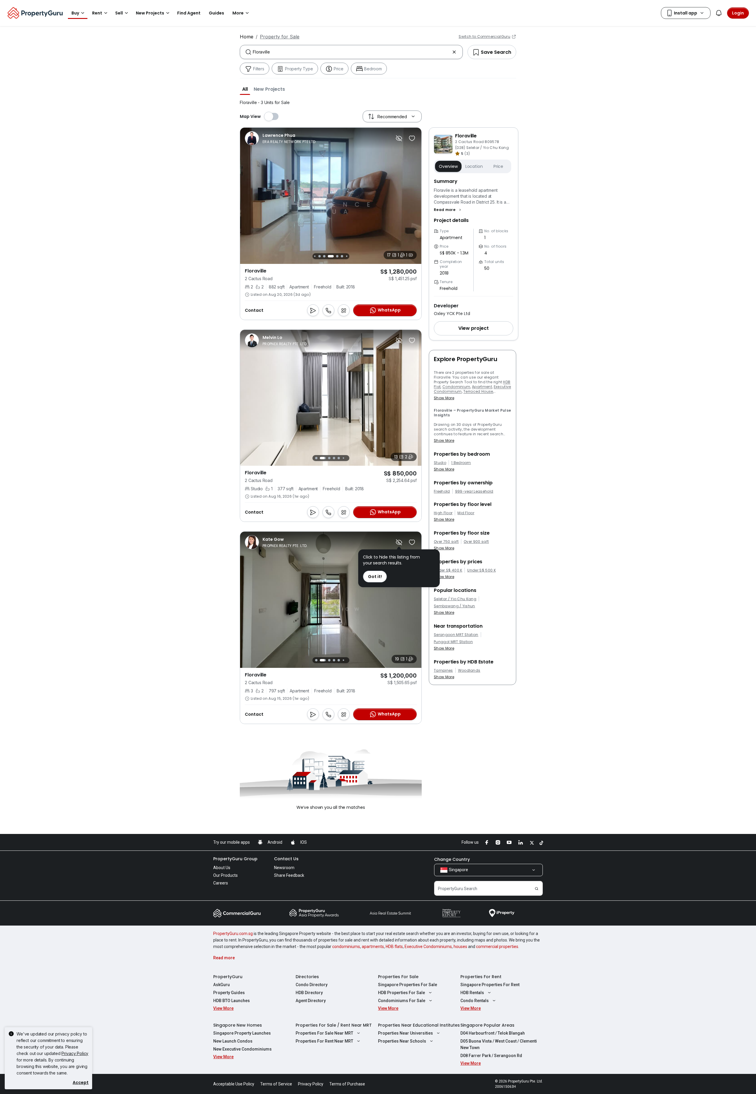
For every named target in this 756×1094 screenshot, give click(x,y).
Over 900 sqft (476, 541)
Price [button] (498, 166)
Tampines (443, 670)
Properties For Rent (480, 977)
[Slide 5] (331, 256)
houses (460, 946)
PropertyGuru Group (235, 859)
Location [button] (474, 166)
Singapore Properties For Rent (489, 984)
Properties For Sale (398, 977)
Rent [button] (97, 13)
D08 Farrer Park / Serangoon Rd (491, 1055)
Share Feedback (289, 875)
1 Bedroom (461, 462)
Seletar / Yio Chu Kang (455, 599)
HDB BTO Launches (231, 1000)
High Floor (443, 513)
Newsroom (284, 867)
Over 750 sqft (446, 541)
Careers (220, 883)
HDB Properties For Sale (401, 992)
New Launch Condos (232, 1041)
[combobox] (351, 52)
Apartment (482, 386)
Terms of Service (276, 1084)
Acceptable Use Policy (233, 1084)
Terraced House (478, 391)
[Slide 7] (342, 256)
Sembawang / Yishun (454, 606)
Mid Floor (465, 513)
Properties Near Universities (405, 1033)
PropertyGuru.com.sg (233, 933)
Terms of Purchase (347, 1084)
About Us (221, 867)
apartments (373, 946)
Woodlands (469, 670)
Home (246, 37)
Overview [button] (448, 166)
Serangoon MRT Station (456, 634)
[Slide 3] (319, 256)
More (238, 13)
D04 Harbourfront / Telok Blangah (492, 1033)
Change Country (452, 859)
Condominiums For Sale (401, 1000)
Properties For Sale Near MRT (324, 1033)
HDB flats (394, 946)
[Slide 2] (314, 256)
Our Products (225, 875)
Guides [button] (216, 13)
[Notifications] (719, 13)
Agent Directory (311, 1000)
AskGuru (221, 984)
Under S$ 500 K (481, 570)
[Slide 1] (316, 458)
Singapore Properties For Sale (407, 984)
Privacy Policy (74, 1053)
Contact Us (286, 859)
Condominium (456, 386)
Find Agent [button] (189, 13)
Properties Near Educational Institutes (419, 1025)
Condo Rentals (474, 1000)
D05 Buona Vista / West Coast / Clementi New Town (498, 1044)
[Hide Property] (399, 138)
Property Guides (229, 992)
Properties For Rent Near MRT (324, 1041)
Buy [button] (75, 13)
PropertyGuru (227, 977)
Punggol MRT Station (453, 641)
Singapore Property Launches (242, 1033)
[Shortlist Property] (412, 138)
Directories (307, 977)
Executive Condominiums (428, 946)
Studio (440, 462)
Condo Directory (312, 984)
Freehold (442, 491)
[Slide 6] (337, 256)
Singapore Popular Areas (487, 1025)
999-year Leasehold (474, 491)
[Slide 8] (346, 256)
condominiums (346, 946)
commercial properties (497, 946)
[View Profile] (280, 138)
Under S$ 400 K (448, 570)
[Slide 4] (324, 256)
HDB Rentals (472, 992)
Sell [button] (119, 13)
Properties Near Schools (402, 1041)
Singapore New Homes (237, 1025)
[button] (245, 89)
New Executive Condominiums (242, 1049)
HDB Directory (309, 992)
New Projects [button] (150, 13)
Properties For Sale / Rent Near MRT (334, 1025)
